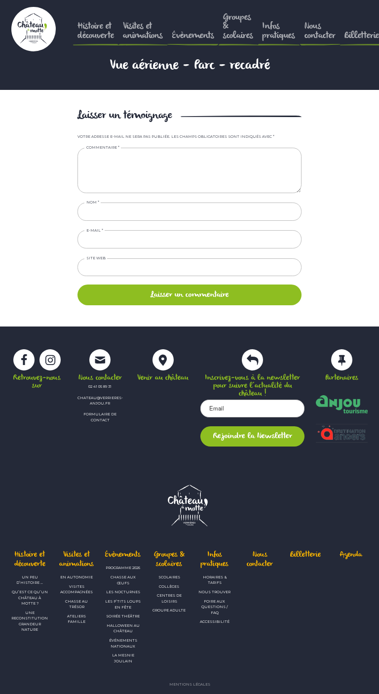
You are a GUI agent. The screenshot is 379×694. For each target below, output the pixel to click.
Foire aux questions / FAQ (214, 607)
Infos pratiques (214, 559)
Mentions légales (189, 684)
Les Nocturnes (123, 592)
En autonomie (76, 577)
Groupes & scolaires (169, 559)
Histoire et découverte (29, 559)
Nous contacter (260, 559)
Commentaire (102, 147)
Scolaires (169, 577)
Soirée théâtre (123, 616)
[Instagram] (50, 364)
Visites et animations (76, 559)
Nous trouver (214, 592)
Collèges (169, 586)
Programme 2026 (123, 568)
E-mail (94, 230)
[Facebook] (24, 364)
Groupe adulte (169, 610)
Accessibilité (214, 621)
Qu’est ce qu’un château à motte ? (30, 598)
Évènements (123, 555)
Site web (96, 258)
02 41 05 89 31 (100, 386)
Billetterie (305, 555)
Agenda (351, 555)
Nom (92, 202)
